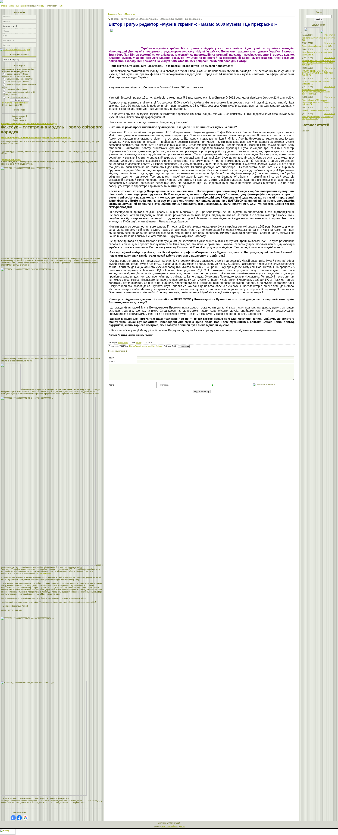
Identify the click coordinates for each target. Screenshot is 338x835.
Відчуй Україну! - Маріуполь (314, 110)
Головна (3, 6)
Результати (7, 103)
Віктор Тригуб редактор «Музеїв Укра (145, 346)
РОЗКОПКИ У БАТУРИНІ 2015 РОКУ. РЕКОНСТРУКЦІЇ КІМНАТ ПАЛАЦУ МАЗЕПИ (318, 62)
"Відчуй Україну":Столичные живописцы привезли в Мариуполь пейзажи (317, 102)
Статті (120, 14)
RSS (60, 6)
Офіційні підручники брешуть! (20, 79)
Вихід (23, 6)
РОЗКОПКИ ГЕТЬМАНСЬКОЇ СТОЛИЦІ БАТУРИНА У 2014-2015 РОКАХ (317, 73)
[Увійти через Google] (25, 818)
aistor (138, 342)
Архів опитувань (21, 103)
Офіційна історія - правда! (18, 82)
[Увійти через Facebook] (19, 817)
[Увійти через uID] (13, 817)
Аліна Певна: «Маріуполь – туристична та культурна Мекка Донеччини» (316, 92)
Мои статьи (9, 59)
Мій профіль (14, 6)
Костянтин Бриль (43, 573)
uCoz (182, 826)
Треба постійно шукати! (17, 89)
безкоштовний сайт (169, 826)
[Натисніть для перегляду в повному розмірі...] (125, 49)
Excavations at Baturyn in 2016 (315, 46)
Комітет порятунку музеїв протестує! (318, 38)
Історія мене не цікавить (17, 97)
